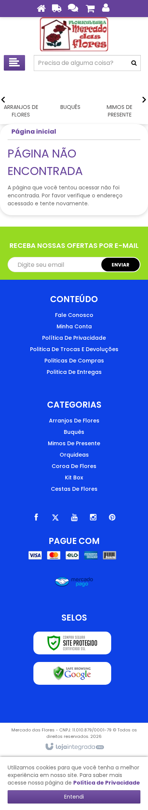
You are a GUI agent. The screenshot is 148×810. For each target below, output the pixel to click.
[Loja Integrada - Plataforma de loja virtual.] (74, 747)
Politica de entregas (74, 372)
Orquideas (74, 455)
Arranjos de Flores (74, 420)
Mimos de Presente (74, 443)
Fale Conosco (74, 315)
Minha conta (74, 326)
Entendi (74, 797)
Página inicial (33, 131)
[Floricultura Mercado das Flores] (74, 34)
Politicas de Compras (74, 360)
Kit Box (74, 477)
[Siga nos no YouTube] (74, 517)
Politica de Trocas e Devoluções (74, 349)
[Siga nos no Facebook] (36, 517)
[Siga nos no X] (55, 517)
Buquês (74, 432)
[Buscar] (134, 63)
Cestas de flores (74, 489)
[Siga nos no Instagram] (92, 517)
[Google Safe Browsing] (72, 673)
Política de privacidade (74, 338)
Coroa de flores (74, 466)
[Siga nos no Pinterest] (111, 517)
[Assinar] (120, 264)
